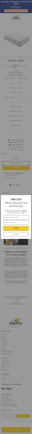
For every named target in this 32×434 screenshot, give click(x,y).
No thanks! (16, 234)
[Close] (29, 197)
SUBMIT (16, 228)
